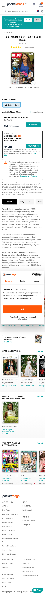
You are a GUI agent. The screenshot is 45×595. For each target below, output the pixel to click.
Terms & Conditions (9, 546)
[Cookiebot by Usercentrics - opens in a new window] (32, 274)
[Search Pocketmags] (4, 11)
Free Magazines (7, 518)
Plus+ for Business (8, 530)
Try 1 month (33, 146)
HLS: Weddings (27, 380)
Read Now (8, 342)
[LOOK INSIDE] (22, 83)
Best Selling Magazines (10, 514)
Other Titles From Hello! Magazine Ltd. (13, 396)
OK (22, 309)
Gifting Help (26, 525)
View (4, 325)
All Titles (5, 506)
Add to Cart (11, 325)
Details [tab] (22, 281)
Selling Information (8, 578)
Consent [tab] (8, 281)
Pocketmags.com (28, 567)
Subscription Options (28, 176)
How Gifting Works (28, 521)
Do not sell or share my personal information (22, 318)
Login (4, 586)
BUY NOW (33, 125)
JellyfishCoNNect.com (30, 576)
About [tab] (36, 281)
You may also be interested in (11, 443)
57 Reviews (29, 48)
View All (40, 351)
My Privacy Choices (9, 554)
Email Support (27, 510)
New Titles (6, 510)
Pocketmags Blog (8, 522)
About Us (25, 563)
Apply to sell (6, 582)
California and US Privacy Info (10, 540)
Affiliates (5, 567)
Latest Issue (8, 32)
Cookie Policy (7, 550)
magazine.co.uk (27, 572)
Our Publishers (7, 526)
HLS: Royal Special (10, 380)
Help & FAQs (26, 506)
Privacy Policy (7, 534)
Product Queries (7, 563)
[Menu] (3, 4)
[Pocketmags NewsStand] (15, 4)
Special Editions (11, 351)
